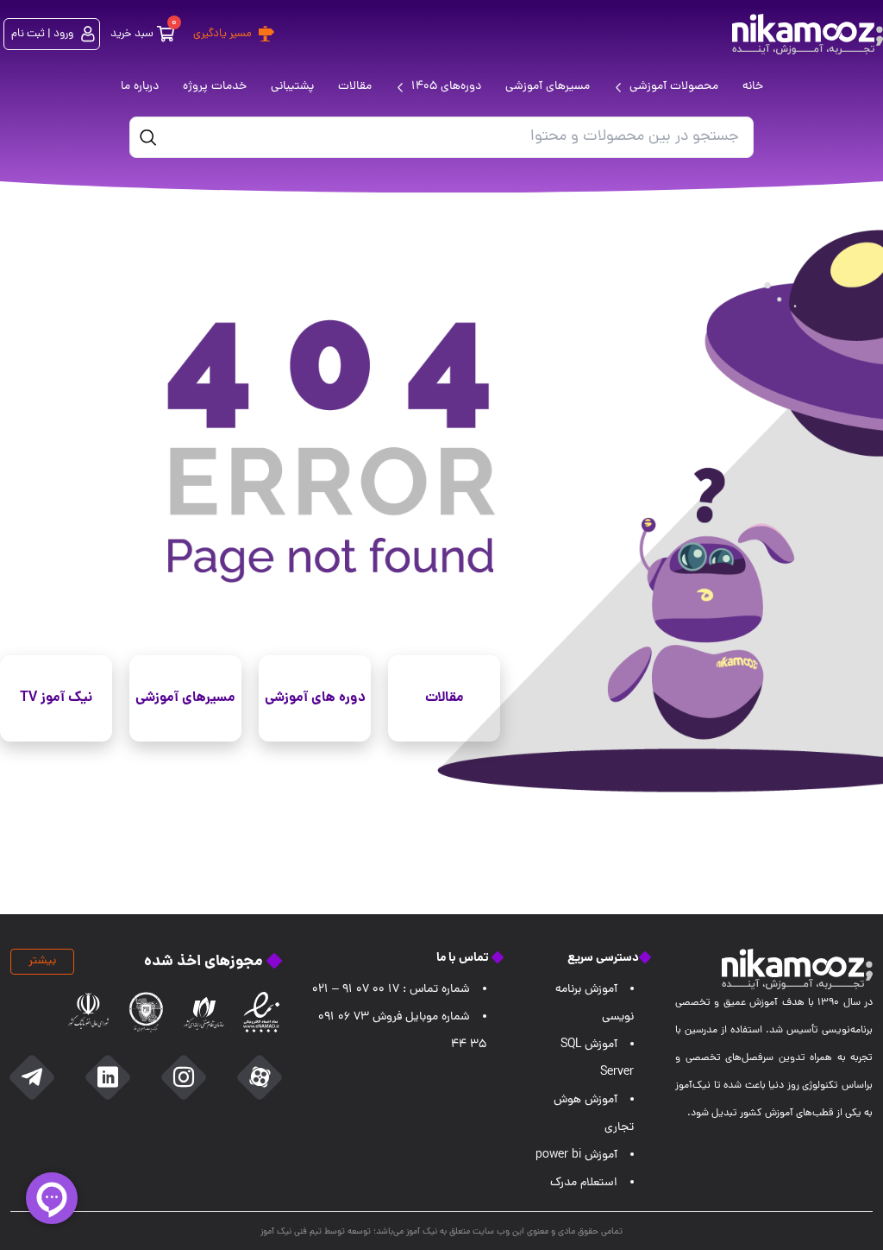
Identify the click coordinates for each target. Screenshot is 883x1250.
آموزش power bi (576, 1155)
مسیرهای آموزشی (185, 698)
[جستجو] (148, 137)
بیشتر (42, 961)
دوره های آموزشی (315, 698)
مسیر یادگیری (222, 34)
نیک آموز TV (56, 698)
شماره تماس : (391, 990)
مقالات (444, 698)
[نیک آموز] (807, 34)
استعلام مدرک (583, 1183)
